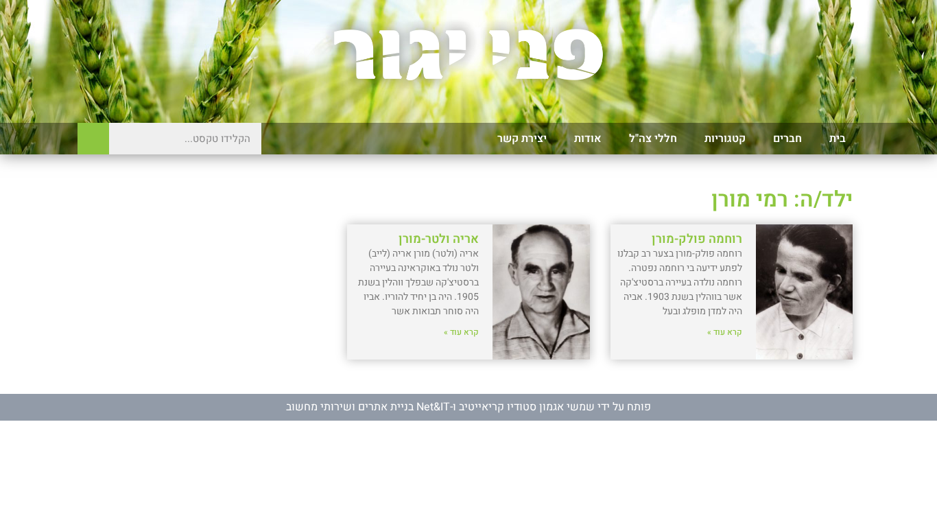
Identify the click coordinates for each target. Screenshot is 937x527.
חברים (787, 138)
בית (837, 138)
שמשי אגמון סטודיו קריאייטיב (527, 407)
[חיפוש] (93, 138)
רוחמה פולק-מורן (697, 239)
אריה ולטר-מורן (439, 239)
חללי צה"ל (653, 138)
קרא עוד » (724, 332)
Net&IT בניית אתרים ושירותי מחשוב (368, 407)
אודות (588, 138)
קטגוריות (725, 138)
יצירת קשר (522, 138)
